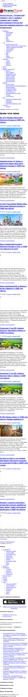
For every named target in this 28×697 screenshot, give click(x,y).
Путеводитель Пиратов (10, 5)
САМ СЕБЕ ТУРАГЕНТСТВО (8, 69)
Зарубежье (5, 59)
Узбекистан (8, 65)
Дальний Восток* (10, 57)
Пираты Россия (7, 6)
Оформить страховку (10, 75)
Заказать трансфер (10, 77)
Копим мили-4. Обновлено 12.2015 (13, 103)
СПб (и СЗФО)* (9, 50)
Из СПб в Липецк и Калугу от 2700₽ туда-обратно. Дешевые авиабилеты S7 (14, 418)
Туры (4, 43)
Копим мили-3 (9, 102)
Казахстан (8, 63)
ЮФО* (7, 54)
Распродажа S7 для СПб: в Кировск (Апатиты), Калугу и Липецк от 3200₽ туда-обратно (12, 375)
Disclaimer (8, 106)
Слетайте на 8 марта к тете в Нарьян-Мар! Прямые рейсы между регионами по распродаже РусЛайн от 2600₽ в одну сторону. (14, 461)
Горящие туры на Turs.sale (12, 44)
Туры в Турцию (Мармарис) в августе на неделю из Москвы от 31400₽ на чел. (15, 639)
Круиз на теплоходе (10, 78)
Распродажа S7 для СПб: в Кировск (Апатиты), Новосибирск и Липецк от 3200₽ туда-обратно (12, 330)
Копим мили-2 (9, 100)
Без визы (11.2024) (10, 84)
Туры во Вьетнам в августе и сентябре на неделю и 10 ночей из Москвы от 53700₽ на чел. (15, 644)
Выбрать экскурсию (10, 80)
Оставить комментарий (13, 125)
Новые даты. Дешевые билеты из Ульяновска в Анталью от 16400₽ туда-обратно (14, 677)
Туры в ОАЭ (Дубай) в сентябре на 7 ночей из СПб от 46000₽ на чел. (15, 658)
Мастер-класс (7, 576)
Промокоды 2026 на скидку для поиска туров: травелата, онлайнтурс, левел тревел (16, 46)
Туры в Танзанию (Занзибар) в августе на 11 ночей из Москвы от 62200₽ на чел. (15, 667)
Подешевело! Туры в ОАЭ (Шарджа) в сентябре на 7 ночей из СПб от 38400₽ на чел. (15, 635)
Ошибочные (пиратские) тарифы (13, 93)
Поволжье (8, 35)
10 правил (8, 94)
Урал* (7, 53)
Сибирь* (8, 56)
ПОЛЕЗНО (5, 83)
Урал (7, 37)
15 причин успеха (10, 96)
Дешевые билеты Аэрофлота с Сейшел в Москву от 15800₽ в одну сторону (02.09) (15, 671)
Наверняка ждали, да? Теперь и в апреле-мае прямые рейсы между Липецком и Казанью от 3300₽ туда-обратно (12, 164)
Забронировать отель (11, 74)
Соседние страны (11, 561)
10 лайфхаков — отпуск (11, 90)
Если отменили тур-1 (10, 92)
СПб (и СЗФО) (9, 34)
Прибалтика (9, 558)
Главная (2, 109)
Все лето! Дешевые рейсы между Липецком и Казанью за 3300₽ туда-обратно (12, 119)
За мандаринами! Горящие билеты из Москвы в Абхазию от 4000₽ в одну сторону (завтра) (14, 649)
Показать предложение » (7, 158)
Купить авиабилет (10, 72)
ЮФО (7, 38)
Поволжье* (8, 51)
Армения (8, 62)
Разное (5, 579)
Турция (8, 60)
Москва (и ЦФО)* (10, 48)
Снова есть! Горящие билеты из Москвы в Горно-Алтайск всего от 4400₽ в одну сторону (15, 654)
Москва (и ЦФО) (9, 32)
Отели (4, 66)
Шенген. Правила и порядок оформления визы (16, 86)
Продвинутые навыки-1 (11, 89)
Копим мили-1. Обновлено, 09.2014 (13, 99)
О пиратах (5, 105)
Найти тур (8, 71)
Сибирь (7, 40)
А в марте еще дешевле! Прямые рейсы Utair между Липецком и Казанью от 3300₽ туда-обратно (13, 206)
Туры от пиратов (8, 3)
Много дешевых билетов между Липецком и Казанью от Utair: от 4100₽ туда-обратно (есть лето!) (13, 246)
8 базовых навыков (10, 87)
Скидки (5, 580)
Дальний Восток (9, 41)
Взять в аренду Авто (10, 81)
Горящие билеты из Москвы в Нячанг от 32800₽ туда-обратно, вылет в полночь (15, 662)
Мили (4, 97)
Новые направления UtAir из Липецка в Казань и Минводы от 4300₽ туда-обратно (13, 288)
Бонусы (4, 68)
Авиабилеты (6, 31)
